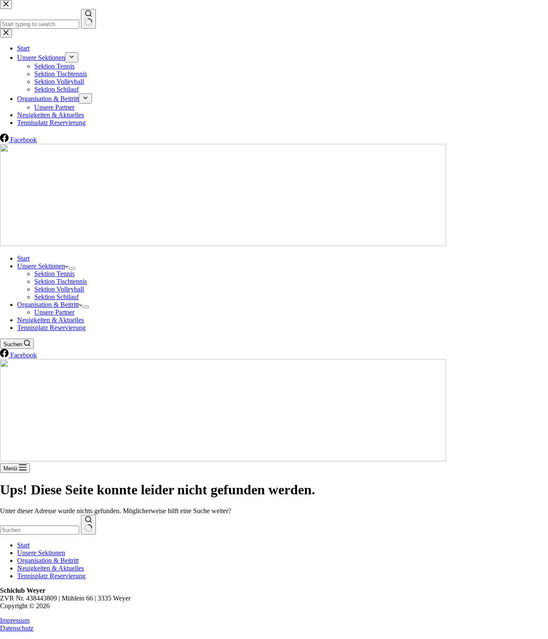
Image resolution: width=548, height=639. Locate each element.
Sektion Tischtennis (60, 281)
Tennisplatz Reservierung (51, 327)
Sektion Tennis (54, 273)
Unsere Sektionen (41, 266)
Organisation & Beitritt (48, 304)
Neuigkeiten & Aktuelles (50, 320)
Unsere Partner (54, 312)
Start (23, 258)
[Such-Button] (88, 525)
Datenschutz (16, 628)
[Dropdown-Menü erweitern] (71, 268)
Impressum (15, 620)
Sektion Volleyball (59, 289)
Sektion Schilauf (56, 296)
